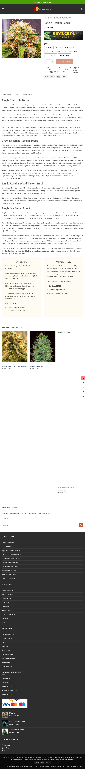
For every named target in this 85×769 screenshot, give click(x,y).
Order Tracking (7, 638)
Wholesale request (8, 658)
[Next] (83, 414)
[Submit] (81, 525)
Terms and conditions (9, 690)
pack (45, 44)
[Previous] (1, 414)
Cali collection (7, 547)
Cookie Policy (6, 678)
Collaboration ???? (8, 634)
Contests (5, 618)
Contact (4, 642)
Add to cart (64, 62)
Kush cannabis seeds (9, 578)
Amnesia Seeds (62, 490)
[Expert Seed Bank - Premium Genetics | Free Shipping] (42, 9)
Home (46, 18)
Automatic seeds (7, 590)
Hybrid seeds (6, 610)
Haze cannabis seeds (9, 574)
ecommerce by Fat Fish (75, 766)
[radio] (48, 47)
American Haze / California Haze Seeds (14, 366)
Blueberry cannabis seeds (11, 558)
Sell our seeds (6, 662)
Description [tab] (6, 95)
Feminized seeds (7, 594)
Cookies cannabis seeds (10, 562)
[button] (3, 9)
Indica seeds (6, 602)
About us (5, 646)
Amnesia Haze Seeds (36, 366)
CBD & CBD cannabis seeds (11, 555)
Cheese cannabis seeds (10, 566)
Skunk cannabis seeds (9, 570)
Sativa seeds (6, 606)
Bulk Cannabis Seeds (9, 614)
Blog (3, 622)
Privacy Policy (7, 682)
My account (6, 650)
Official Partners (7, 666)
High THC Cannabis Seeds (11, 550)
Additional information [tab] (23, 95)
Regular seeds (6, 598)
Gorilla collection (8, 543)
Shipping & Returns (8, 686)
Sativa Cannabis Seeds (61, 18)
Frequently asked (8, 654)
